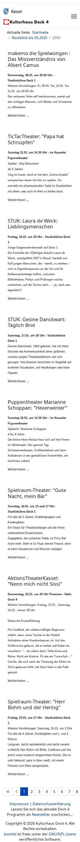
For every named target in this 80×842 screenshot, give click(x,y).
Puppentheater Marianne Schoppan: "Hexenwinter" (37, 404)
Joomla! (10, 834)
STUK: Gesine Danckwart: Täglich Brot (37, 322)
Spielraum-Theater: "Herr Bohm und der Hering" (36, 704)
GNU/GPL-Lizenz (62, 834)
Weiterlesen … (18, 115)
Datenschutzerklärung (52, 803)
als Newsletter (38, 814)
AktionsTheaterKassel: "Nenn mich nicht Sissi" (35, 581)
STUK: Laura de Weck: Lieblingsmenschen (33, 223)
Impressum (19, 803)
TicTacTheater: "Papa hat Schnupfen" (36, 139)
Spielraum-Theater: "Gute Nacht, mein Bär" (37, 493)
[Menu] (74, 16)
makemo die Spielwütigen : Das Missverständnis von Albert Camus (39, 59)
